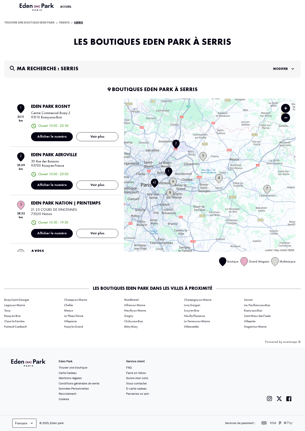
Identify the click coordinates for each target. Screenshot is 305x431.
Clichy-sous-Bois (133, 321)
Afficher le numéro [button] (52, 137)
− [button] (285, 118)
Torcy (7, 310)
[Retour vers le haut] (288, 383)
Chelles (68, 305)
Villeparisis (70, 321)
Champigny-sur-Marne (197, 299)
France (64, 22)
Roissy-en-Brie (12, 316)
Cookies (64, 399)
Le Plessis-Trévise (73, 316)
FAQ (129, 367)
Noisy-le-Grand (73, 326)
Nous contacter (136, 383)
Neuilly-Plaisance (194, 316)
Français (21, 423)
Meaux (68, 310)
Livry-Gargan (192, 305)
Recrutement (67, 393)
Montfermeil (131, 299)
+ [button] (285, 108)
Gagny (128, 316)
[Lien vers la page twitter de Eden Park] (279, 399)
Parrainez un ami (137, 393)
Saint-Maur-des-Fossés (257, 316)
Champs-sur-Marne (75, 299)
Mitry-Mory (131, 326)
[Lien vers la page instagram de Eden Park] (269, 399)
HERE (291, 250)
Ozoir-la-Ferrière (14, 321)
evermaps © (292, 342)
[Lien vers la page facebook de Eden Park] (289, 399)
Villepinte (249, 321)
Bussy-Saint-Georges (16, 299)
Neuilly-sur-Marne (135, 310)
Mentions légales (70, 378)
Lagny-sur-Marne (14, 305)
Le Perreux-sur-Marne (197, 321)
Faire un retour (136, 373)
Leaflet (268, 250)
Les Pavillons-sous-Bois (257, 305)
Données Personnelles (74, 388)
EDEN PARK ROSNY (50, 107)
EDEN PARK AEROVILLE (54, 155)
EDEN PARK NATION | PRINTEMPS (66, 203)
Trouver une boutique (73, 367)
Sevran (248, 299)
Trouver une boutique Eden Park (29, 22)
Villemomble (191, 326)
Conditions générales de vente (79, 383)
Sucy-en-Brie (191, 310)
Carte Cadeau (68, 373)
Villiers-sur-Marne (134, 305)
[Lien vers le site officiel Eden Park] (37, 7)
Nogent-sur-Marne (255, 326)
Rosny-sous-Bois (253, 310)
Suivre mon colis (137, 378)
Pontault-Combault (15, 326)
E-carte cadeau (136, 388)
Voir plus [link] (97, 137)
